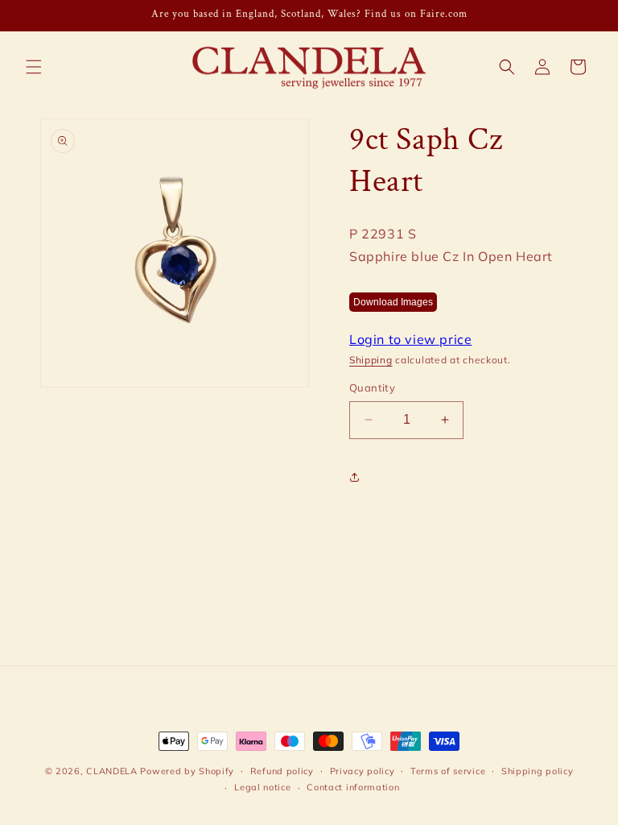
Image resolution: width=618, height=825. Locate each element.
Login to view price (410, 339)
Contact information (353, 787)
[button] (34, 67)
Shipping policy (537, 771)
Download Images (393, 302)
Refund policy (282, 771)
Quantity (372, 387)
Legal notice (262, 787)
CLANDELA (112, 771)
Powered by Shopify (187, 771)
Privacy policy (362, 771)
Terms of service (447, 771)
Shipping (371, 360)
